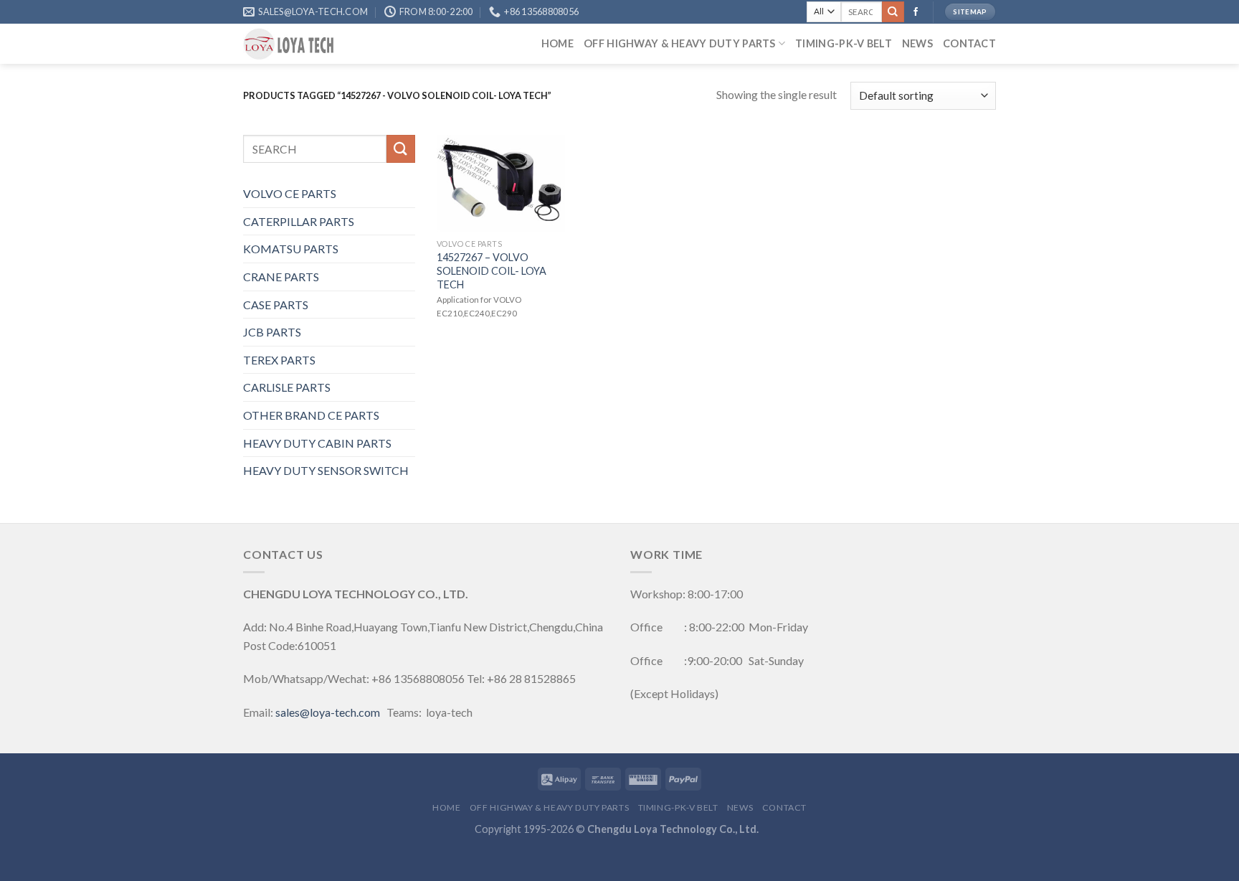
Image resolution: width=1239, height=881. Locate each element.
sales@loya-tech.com (327, 712)
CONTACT (969, 43)
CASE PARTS (275, 304)
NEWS (917, 43)
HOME (557, 43)
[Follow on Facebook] (915, 12)
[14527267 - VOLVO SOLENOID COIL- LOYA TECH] (501, 183)
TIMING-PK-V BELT (843, 43)
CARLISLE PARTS (287, 387)
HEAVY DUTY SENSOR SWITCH (326, 470)
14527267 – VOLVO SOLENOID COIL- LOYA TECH (491, 270)
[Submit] (892, 12)
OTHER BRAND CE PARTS (311, 415)
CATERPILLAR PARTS (298, 221)
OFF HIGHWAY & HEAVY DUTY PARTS (680, 43)
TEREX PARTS (279, 360)
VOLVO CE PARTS (289, 193)
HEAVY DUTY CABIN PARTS (317, 443)
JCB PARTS (272, 332)
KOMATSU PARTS (290, 248)
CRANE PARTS (281, 276)
